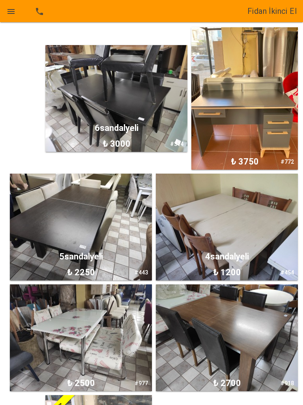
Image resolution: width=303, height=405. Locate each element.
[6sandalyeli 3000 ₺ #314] (116, 98)
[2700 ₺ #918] (227, 337)
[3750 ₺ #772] (244, 98)
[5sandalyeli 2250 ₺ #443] (81, 226)
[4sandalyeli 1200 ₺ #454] (227, 226)
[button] (11, 11)
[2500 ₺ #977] (81, 337)
